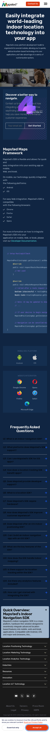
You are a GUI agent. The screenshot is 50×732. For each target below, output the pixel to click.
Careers (23, 706)
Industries (7, 665)
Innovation (7, 678)
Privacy (25, 710)
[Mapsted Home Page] (9, 3)
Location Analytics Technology (16, 659)
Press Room (38, 706)
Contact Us (33, 4)
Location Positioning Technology (17, 646)
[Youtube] (16, 696)
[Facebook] (34, 696)
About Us (10, 706)
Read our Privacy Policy (33, 722)
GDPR (36, 710)
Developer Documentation (24, 241)
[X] (22, 696)
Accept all (37, 727)
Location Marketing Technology (17, 652)
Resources (7, 671)
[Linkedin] (28, 696)
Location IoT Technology (14, 684)
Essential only (13, 727)
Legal (13, 710)
